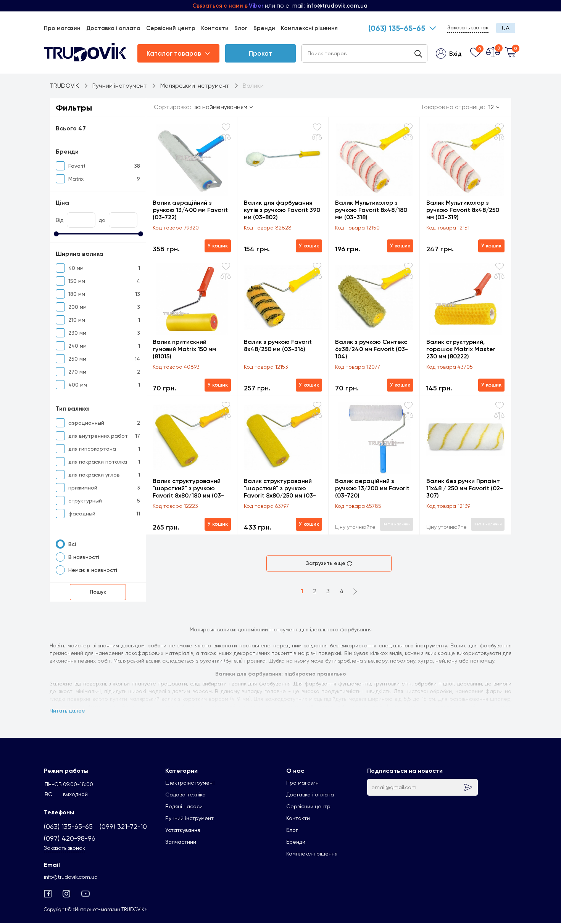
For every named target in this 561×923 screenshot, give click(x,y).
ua (505, 28)
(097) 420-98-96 (69, 838)
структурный (85, 501)
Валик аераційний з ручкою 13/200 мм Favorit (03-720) (372, 488)
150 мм (76, 281)
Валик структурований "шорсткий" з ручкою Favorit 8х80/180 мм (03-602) (188, 488)
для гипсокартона (92, 449)
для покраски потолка (97, 462)
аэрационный (86, 423)
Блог (241, 28)
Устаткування (182, 830)
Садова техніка (185, 794)
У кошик (218, 245)
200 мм (77, 307)
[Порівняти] (226, 137)
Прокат (260, 53)
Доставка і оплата (113, 28)
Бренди (264, 28)
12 (491, 107)
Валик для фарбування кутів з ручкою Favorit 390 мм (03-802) (282, 210)
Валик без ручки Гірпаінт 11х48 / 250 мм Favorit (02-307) (464, 488)
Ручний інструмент (189, 818)
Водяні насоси (184, 806)
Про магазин (62, 28)
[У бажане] (226, 127)
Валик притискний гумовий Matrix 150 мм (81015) (184, 349)
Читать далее (67, 711)
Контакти (215, 28)
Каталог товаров (174, 53)
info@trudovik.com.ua (71, 877)
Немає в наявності (92, 570)
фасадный (81, 513)
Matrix (76, 179)
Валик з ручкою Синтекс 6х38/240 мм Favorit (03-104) (371, 349)
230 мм (77, 333)
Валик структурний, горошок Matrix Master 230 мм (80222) (460, 349)
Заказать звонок (467, 27)
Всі (72, 544)
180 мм (76, 294)
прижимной (82, 488)
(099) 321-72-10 (123, 826)
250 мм (77, 359)
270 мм (77, 372)
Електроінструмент (190, 783)
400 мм (77, 385)
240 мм (77, 346)
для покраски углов (94, 475)
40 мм (76, 268)
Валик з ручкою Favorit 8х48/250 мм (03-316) (278, 345)
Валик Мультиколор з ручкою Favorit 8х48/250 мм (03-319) (462, 210)
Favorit (76, 166)
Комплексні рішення (309, 28)
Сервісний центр (170, 28)
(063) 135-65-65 (396, 28)
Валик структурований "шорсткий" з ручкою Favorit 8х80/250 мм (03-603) (280, 488)
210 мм (76, 320)
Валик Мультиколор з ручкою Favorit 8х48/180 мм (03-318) (371, 210)
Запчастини (180, 842)
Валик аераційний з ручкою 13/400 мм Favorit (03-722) (190, 210)
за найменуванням (221, 107)
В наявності (83, 557)
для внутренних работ (98, 436)
